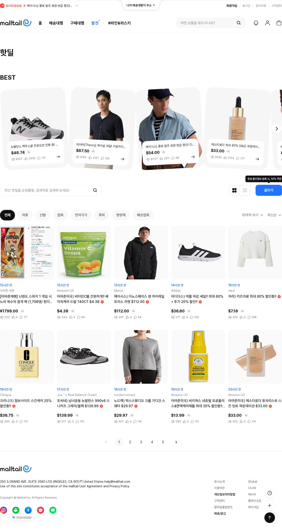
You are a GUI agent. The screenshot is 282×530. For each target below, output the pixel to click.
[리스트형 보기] (245, 190)
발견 (94, 23)
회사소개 (219, 481)
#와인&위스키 (119, 23)
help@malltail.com (117, 481)
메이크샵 (253, 507)
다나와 (252, 488)
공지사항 (261, 5)
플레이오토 (254, 500)
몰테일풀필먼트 (223, 507)
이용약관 (219, 488)
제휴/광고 (220, 513)
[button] (276, 128)
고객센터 (276, 5)
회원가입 (231, 5)
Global (252, 481)
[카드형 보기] (234, 190)
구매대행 (77, 23)
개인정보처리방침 (224, 494)
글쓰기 (268, 190)
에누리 (252, 494)
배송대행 (56, 23)
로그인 (246, 5)
